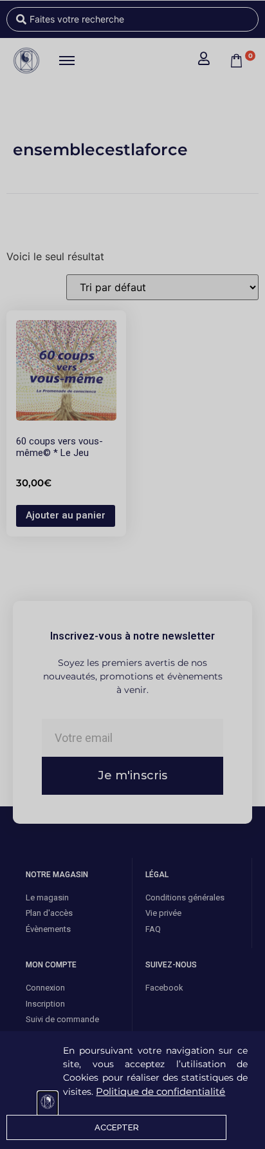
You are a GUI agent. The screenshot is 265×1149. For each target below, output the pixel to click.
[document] (132, 574)
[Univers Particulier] (48, 1103)
